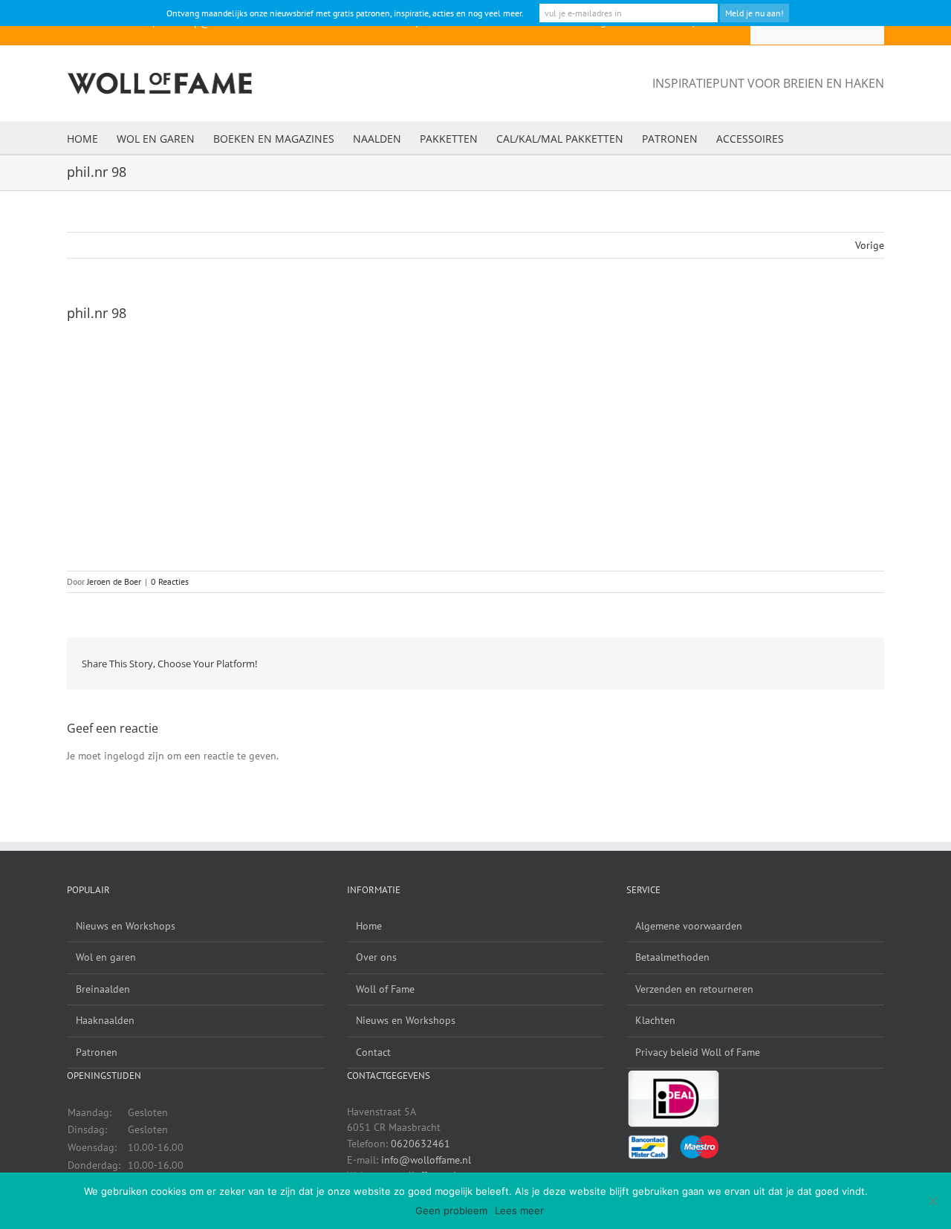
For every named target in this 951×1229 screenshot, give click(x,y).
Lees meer (519, 1210)
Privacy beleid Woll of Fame (697, 1052)
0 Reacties (170, 581)
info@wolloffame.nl (426, 1160)
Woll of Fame (385, 989)
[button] (806, 138)
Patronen (96, 1052)
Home (369, 926)
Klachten (655, 1020)
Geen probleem (451, 1210)
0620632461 (420, 1143)
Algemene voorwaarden (688, 926)
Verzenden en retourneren (694, 989)
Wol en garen (106, 957)
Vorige (869, 245)
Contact (373, 1052)
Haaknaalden (105, 1020)
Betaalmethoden (672, 957)
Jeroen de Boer (114, 581)
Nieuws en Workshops (125, 926)
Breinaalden (103, 989)
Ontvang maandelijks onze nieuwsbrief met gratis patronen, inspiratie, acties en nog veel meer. (345, 13)
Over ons (376, 957)
